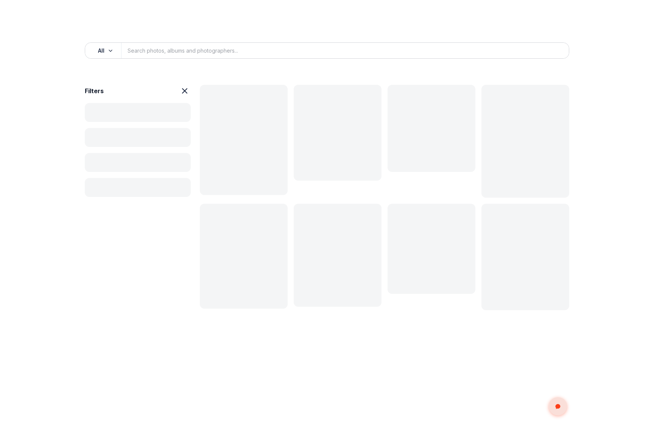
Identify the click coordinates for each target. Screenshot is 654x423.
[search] (555, 51)
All (101, 50)
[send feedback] (558, 406)
